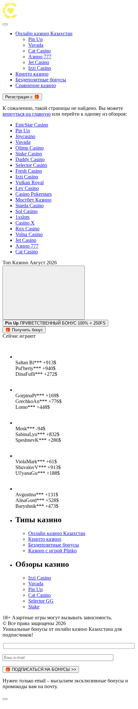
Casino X (25, 223)
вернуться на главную (27, 114)
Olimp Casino (29, 148)
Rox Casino (27, 228)
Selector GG (41, 601)
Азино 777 (39, 56)
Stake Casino (28, 153)
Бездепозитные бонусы (40, 79)
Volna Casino (29, 234)
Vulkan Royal (29, 182)
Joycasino (25, 136)
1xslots (22, 217)
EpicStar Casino (31, 125)
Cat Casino (39, 51)
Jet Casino (38, 62)
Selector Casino (31, 165)
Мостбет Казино (33, 199)
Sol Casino (26, 211)
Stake (33, 606)
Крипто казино (31, 74)
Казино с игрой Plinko (52, 550)
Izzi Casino (39, 68)
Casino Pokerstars (33, 194)
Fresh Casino (28, 171)
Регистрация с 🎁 (22, 97)
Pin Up (35, 39)
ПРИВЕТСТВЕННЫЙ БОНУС (48, 323)
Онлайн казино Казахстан (44, 33)
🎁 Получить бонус (24, 329)
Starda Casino (29, 205)
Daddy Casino (30, 159)
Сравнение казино (35, 85)
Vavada (35, 45)
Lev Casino (27, 188)
